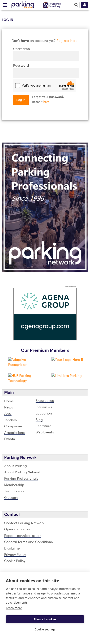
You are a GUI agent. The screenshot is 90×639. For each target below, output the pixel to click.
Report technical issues (22, 535)
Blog (39, 420)
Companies (13, 426)
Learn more (14, 608)
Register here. (67, 40)
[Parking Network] (23, 4)
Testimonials (14, 491)
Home (9, 401)
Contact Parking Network (24, 523)
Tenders (10, 420)
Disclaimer (12, 548)
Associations (14, 432)
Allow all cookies (44, 619)
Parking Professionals (21, 478)
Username (21, 49)
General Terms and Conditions (28, 542)
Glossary (11, 497)
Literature (43, 426)
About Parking (15, 466)
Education (44, 413)
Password (21, 65)
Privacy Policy (15, 554)
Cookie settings (45, 629)
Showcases (45, 400)
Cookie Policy (15, 561)
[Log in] (84, 5)
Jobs (8, 413)
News (8, 407)
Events (9, 439)
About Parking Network (22, 472)
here (46, 102)
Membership (14, 485)
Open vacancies (17, 529)
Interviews (44, 407)
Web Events (45, 432)
